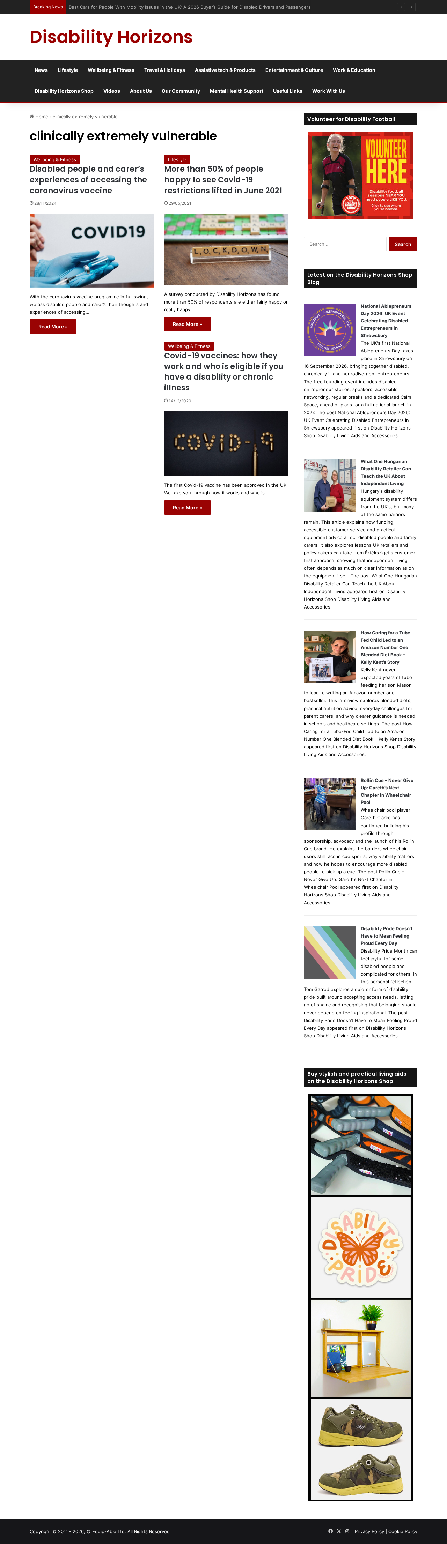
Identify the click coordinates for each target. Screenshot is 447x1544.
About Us (141, 91)
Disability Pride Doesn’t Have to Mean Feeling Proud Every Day (386, 936)
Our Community (181, 91)
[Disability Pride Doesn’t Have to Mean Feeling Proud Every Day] (330, 977)
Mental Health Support (236, 91)
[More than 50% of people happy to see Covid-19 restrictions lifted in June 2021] (226, 249)
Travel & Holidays (164, 70)
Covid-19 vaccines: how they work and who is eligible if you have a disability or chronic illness (224, 371)
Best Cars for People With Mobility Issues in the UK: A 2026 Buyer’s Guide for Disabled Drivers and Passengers (191, 7)
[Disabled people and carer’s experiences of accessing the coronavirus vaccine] (92, 250)
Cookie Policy (402, 1531)
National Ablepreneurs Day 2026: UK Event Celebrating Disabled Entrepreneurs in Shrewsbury (386, 320)
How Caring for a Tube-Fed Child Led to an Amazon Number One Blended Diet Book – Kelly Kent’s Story (386, 647)
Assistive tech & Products (225, 70)
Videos (111, 91)
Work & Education (354, 70)
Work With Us (328, 91)
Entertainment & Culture (294, 70)
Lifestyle (68, 70)
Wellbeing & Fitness (111, 70)
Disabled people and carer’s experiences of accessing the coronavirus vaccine (88, 180)
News (41, 70)
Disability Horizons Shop (64, 91)
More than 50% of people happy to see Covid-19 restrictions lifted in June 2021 (223, 180)
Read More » (53, 326)
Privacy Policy (369, 1531)
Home (41, 116)
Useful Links (287, 91)
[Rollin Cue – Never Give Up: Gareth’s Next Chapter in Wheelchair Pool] (330, 828)
